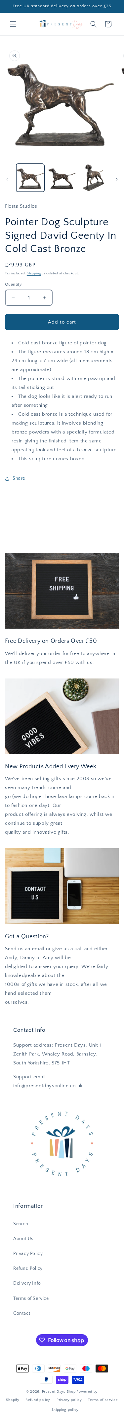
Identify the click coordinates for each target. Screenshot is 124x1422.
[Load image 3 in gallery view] (93, 178)
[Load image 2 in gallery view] (62, 178)
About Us (23, 1238)
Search (20, 1224)
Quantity (13, 284)
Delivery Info (27, 1283)
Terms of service (103, 1400)
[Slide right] (116, 179)
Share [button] (19, 478)
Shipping (34, 273)
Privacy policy (69, 1400)
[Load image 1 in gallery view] (30, 178)
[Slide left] (7, 179)
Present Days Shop (59, 1392)
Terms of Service (31, 1298)
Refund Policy (28, 1268)
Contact (21, 1313)
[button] (13, 24)
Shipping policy (65, 1410)
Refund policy (37, 1400)
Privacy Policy (28, 1253)
